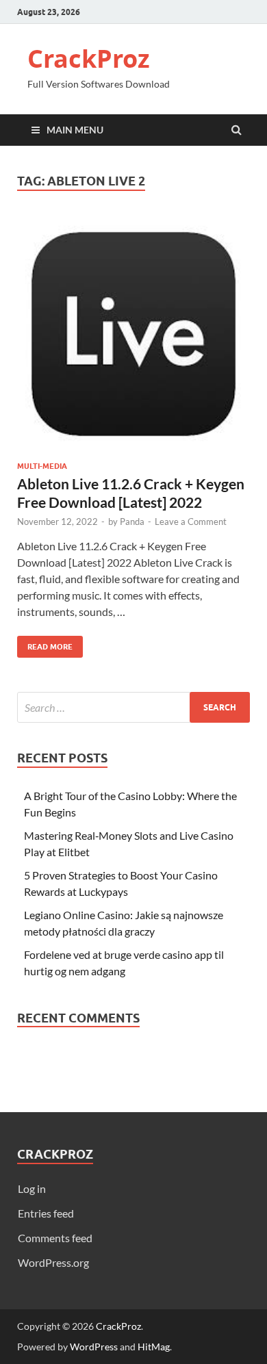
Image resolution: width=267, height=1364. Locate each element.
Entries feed (46, 1213)
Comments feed (55, 1237)
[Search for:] (133, 707)
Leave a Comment (191, 521)
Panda (132, 521)
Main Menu (75, 130)
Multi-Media (42, 466)
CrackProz (88, 58)
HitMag (154, 1346)
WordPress (94, 1346)
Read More (45, 644)
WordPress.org (53, 1262)
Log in (32, 1188)
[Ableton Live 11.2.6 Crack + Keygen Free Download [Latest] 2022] (133, 339)
